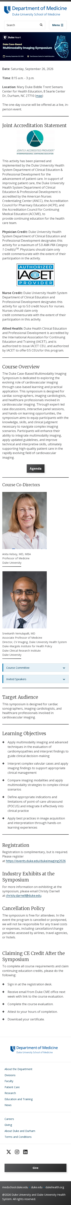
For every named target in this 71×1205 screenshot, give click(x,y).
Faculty (9, 1081)
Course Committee (18, 667)
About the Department (18, 1069)
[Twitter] (9, 1152)
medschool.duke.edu (15, 1187)
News (8, 1105)
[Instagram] (17, 1152)
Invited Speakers (16, 679)
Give (35, 1168)
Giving (8, 1125)
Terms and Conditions (18, 1137)
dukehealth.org (54, 1187)
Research (10, 1093)
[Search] (41, 25)
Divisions (10, 1075)
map (39, 96)
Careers (9, 1119)
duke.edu (36, 1187)
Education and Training (19, 1099)
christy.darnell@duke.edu (23, 895)
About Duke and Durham (20, 1131)
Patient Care (12, 1087)
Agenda (35, 468)
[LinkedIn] (25, 1152)
